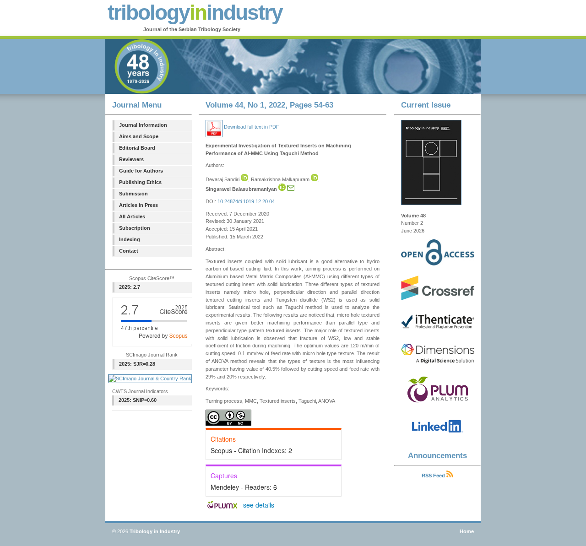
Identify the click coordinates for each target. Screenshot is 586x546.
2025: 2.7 (129, 287)
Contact (128, 251)
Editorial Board (137, 148)
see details (258, 504)
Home (467, 531)
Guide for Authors (141, 170)
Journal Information (143, 125)
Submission (133, 193)
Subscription (134, 228)
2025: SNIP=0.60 (138, 400)
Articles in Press (138, 205)
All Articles (132, 216)
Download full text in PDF (250, 127)
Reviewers (131, 159)
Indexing (129, 239)
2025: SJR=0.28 (137, 364)
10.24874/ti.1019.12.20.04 (246, 201)
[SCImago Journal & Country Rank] (150, 378)
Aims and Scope (138, 136)
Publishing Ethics (140, 182)
